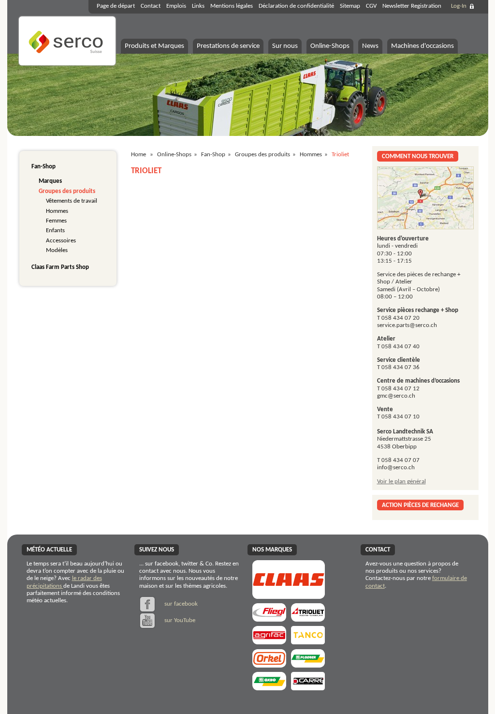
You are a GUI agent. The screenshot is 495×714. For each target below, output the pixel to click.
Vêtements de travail (71, 201)
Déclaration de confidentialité (296, 6)
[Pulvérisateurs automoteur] (269, 641)
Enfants (55, 230)
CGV (371, 6)
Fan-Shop (43, 167)
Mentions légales (231, 6)
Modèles (57, 250)
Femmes (56, 221)
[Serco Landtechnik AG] (67, 64)
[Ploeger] (308, 664)
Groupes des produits (67, 191)
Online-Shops (329, 46)
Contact (150, 6)
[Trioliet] (308, 618)
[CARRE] (308, 687)
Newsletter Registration (411, 6)
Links (198, 6)
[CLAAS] (288, 596)
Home (138, 154)
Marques (50, 181)
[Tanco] (308, 641)
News (370, 46)
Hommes (57, 211)
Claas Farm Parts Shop (60, 267)
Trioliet (340, 154)
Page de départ (116, 6)
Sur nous (285, 46)
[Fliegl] (269, 618)
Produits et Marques (154, 46)
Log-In (458, 6)
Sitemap (350, 6)
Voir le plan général (401, 481)
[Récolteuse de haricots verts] (269, 687)
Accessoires (61, 241)
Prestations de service (228, 46)
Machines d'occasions (422, 46)
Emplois (176, 6)
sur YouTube (179, 620)
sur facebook (180, 604)
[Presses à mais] (269, 664)
